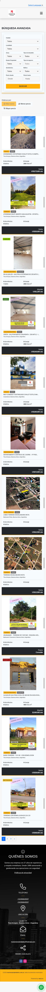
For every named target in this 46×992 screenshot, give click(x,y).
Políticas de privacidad (23, 873)
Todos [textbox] (9, 41)
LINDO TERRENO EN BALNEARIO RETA (16, 515)
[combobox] (23, 41)
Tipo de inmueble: (29, 52)
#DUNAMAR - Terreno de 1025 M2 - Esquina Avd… (21, 635)
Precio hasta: (27, 75)
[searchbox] (32, 63)
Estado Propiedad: (11, 60)
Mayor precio (10, 108)
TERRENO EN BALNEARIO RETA (14, 575)
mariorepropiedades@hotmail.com (23, 942)
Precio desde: (10, 75)
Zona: (7, 52)
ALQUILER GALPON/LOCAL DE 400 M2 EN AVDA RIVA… (21, 695)
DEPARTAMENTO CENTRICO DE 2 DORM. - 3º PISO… (20, 454)
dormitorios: (9, 67)
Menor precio (25, 104)
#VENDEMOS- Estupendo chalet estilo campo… (21, 154)
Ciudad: (8, 37)
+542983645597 (23, 899)
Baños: (26, 67)
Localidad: (9, 45)
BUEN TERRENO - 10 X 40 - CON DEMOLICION (18, 755)
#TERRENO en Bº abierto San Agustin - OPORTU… (21, 214)
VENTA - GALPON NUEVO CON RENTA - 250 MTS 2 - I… (21, 334)
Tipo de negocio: (28, 60)
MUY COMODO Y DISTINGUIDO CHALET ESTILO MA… (21, 394)
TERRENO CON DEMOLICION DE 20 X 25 (16, 815)
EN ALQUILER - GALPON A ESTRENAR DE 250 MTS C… (21, 274)
